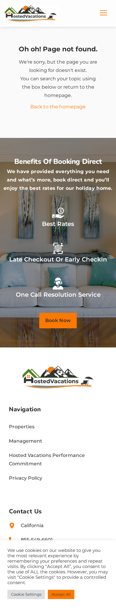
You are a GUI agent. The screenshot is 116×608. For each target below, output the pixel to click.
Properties (22, 427)
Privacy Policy (25, 478)
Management (25, 441)
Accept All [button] (61, 594)
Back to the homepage (58, 107)
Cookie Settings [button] (26, 594)
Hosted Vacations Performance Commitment (47, 459)
